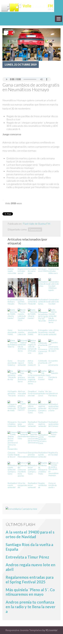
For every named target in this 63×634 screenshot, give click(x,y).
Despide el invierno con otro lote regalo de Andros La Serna (33, 393)
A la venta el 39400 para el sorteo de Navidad (30, 534)
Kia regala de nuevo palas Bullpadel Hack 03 (32, 271)
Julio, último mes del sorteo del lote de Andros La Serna (53, 332)
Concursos (35, 229)
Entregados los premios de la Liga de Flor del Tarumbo (43, 332)
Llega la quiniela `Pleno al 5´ (22, 301)
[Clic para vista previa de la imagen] (31, 44)
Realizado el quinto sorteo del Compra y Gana (43, 454)
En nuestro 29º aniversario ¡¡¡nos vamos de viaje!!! (53, 363)
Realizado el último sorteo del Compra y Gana (32, 424)
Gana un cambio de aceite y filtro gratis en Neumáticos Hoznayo (53, 485)
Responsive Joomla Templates (23, 630)
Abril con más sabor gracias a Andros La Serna (22, 393)
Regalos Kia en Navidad (53, 454)
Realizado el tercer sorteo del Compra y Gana (32, 485)
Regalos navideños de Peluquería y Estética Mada (42, 485)
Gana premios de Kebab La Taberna (12, 363)
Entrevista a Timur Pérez (27, 557)
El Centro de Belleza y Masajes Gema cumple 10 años (13, 301)
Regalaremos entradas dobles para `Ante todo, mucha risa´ (53, 271)
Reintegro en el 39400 (43, 270)
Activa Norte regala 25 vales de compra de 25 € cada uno (32, 363)
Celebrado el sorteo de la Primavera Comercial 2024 (42, 363)
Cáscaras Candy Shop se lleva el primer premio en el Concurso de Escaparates (13, 454)
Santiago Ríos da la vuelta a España (29, 546)
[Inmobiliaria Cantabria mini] (21, 508)
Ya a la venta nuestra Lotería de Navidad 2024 (23, 332)
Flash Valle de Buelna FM (36, 223)
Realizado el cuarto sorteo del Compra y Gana (12, 485)
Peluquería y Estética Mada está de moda (12, 424)
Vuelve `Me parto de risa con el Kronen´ (43, 393)
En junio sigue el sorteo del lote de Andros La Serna (22, 363)
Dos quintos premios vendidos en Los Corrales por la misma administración (34, 454)
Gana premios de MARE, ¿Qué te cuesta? (12, 332)
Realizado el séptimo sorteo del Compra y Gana (43, 424)
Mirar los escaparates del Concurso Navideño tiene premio (22, 485)
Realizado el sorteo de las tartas (43, 301)
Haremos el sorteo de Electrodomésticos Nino (25, 454)
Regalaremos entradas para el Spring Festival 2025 (23, 271)
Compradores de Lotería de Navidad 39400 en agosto (54, 301)
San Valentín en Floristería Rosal (53, 393)
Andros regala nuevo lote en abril (12, 271)
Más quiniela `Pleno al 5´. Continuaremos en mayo (30, 592)
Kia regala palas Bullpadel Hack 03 (22, 424)
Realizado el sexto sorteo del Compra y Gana (53, 424)
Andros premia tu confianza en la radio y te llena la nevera (30, 607)
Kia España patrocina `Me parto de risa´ (12, 393)
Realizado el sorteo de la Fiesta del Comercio (32, 301)
